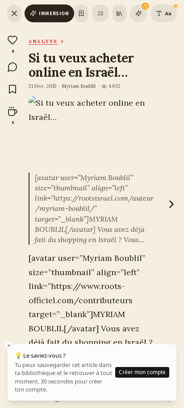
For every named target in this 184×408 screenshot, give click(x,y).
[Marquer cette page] (81, 13)
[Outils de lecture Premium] (138, 13)
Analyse (43, 41)
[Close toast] (8, 345)
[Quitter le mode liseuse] (14, 13)
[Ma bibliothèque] (119, 13)
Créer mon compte (142, 372)
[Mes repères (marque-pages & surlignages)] (100, 13)
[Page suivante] (171, 204)
